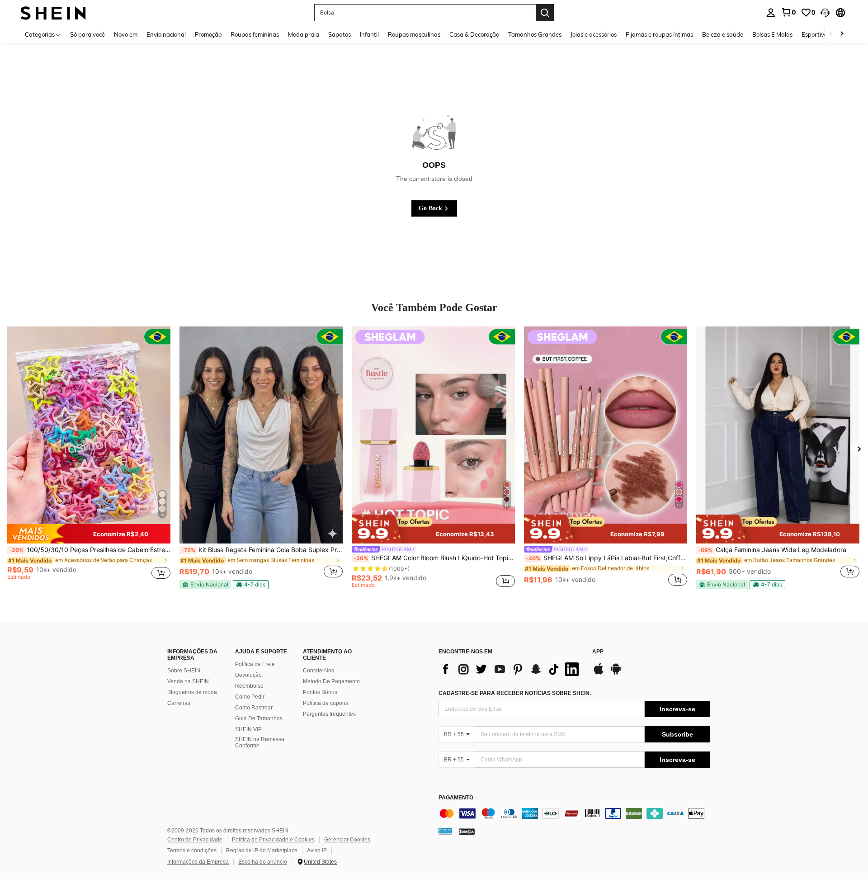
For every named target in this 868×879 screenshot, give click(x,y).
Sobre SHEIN (183, 670)
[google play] (615, 673)
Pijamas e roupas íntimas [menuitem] (659, 34)
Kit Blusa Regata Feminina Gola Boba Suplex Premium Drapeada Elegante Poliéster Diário (262, 549)
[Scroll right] (842, 34)
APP (598, 652)
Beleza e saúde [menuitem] (722, 34)
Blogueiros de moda (192, 692)
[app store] (598, 673)
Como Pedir (249, 697)
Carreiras (178, 703)
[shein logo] (53, 12)
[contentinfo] (574, 813)
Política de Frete (255, 664)
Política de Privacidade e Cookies (273, 839)
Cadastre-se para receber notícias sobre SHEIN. (515, 693)
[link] (788, 12)
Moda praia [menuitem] (303, 34)
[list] (511, 669)
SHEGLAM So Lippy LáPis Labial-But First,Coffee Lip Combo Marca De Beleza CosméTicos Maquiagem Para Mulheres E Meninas (606, 558)
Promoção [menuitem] (208, 34)
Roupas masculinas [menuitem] (414, 34)
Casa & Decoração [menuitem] (474, 34)
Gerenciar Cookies (347, 839)
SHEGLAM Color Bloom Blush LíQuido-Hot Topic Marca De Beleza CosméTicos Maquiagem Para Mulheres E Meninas (434, 558)
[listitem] (88, 457)
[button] (825, 12)
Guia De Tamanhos (259, 718)
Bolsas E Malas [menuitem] (772, 34)
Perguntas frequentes (329, 714)
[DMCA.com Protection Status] (467, 831)
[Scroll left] (831, 34)
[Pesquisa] (545, 12)
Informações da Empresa (198, 862)
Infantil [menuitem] (369, 34)
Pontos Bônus (320, 692)
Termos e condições (192, 850)
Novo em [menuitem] (125, 34)
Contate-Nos (318, 670)
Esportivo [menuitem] (814, 34)
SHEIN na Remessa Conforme (259, 742)
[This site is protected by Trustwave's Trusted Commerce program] (445, 831)
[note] (88, 533)
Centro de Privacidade (194, 839)
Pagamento (456, 798)
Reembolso (249, 686)
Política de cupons (325, 703)
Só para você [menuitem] (87, 34)
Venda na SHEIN (188, 681)
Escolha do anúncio (262, 862)
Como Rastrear (254, 707)
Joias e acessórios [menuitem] (594, 34)
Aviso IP (317, 850)
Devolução (248, 675)
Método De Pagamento (331, 681)
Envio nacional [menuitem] (166, 34)
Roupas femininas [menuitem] (255, 34)
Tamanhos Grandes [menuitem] (534, 34)
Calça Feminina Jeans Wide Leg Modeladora (772, 549)
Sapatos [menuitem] (339, 34)
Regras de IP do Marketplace (261, 850)
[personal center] (770, 12)
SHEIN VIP (248, 729)
